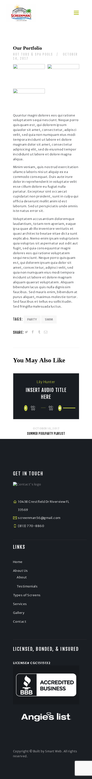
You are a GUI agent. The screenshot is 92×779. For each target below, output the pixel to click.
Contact (19, 621)
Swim (49, 319)
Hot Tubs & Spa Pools (33, 54)
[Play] (25, 408)
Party (32, 319)
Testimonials (27, 586)
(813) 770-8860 (31, 526)
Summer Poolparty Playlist (46, 433)
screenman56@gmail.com (39, 518)
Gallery (19, 613)
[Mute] (60, 408)
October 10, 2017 (46, 428)
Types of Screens (27, 595)
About (22, 577)
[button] (77, 12)
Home (18, 562)
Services (20, 604)
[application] (46, 408)
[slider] (66, 407)
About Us (20, 571)
